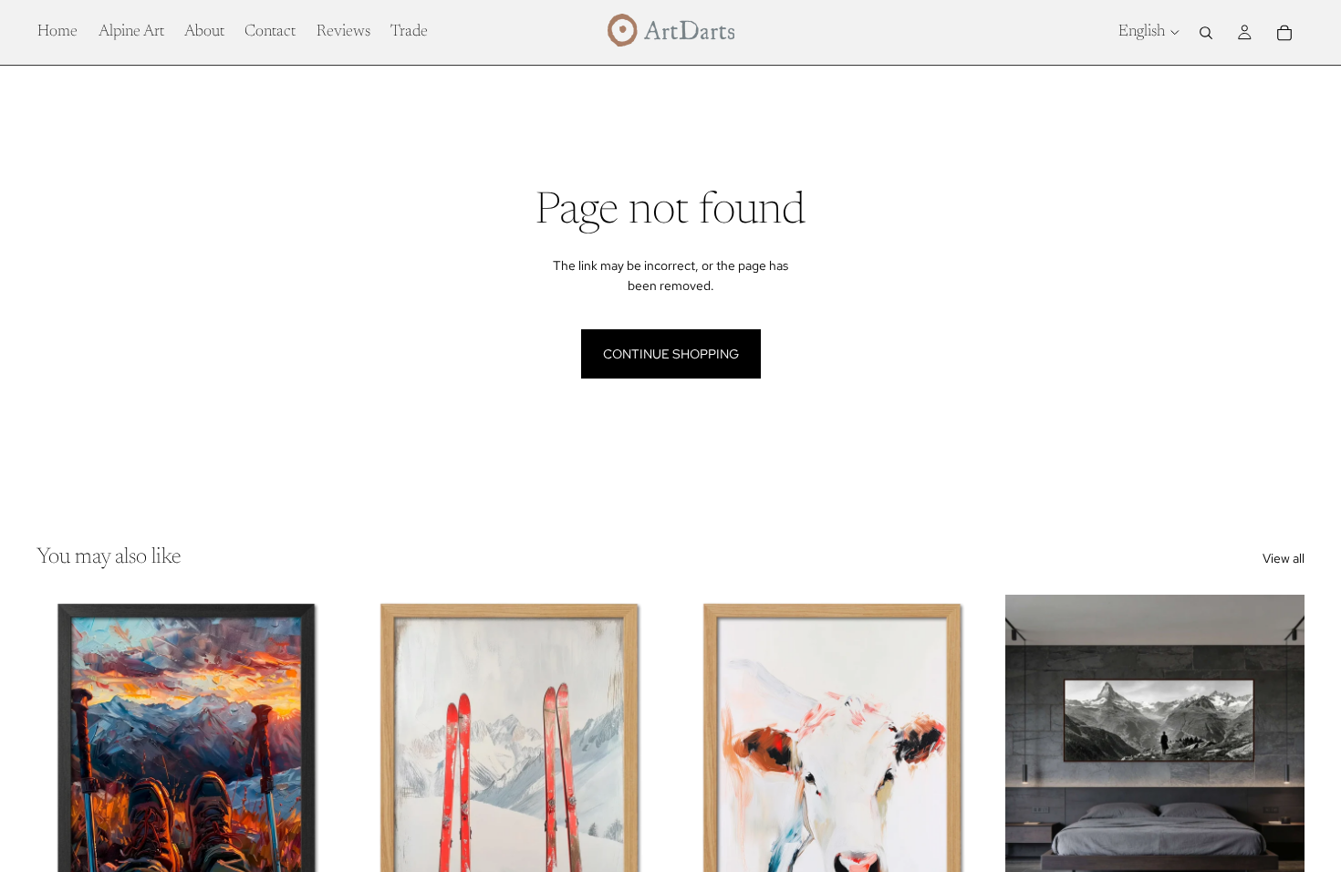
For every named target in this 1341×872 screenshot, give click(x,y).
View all (1284, 558)
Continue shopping (671, 354)
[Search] (1206, 33)
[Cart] (1284, 33)
